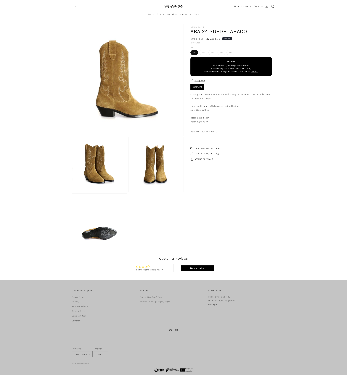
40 (231, 53)
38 (213, 53)
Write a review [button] (197, 268)
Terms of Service (79, 311)
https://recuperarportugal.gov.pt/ (155, 301)
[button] (75, 6)
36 (195, 53)
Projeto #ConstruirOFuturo (152, 297)
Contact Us (76, 320)
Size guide (200, 80)
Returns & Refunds (80, 306)
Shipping (76, 301)
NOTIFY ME (197, 87)
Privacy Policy (78, 297)
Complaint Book (79, 316)
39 (222, 53)
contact (254, 71)
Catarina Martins (83, 364)
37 (204, 53)
